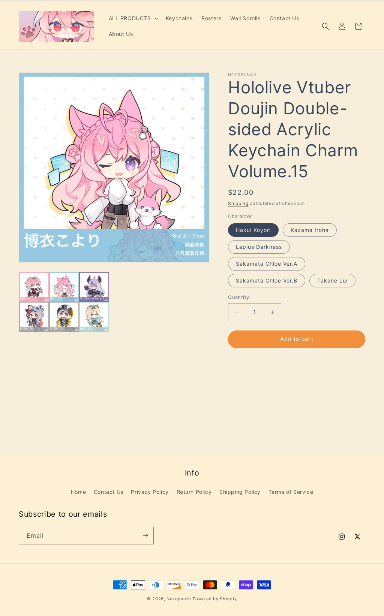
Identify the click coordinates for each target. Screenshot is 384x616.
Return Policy (194, 492)
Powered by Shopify (215, 598)
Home (78, 492)
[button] (132, 18)
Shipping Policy (240, 492)
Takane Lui (332, 280)
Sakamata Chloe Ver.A (266, 263)
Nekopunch (178, 598)
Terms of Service (291, 492)
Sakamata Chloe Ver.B (266, 280)
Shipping (238, 203)
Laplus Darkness (259, 247)
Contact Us (108, 492)
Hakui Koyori (253, 230)
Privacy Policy (149, 492)
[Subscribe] (145, 535)
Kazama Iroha (310, 230)
